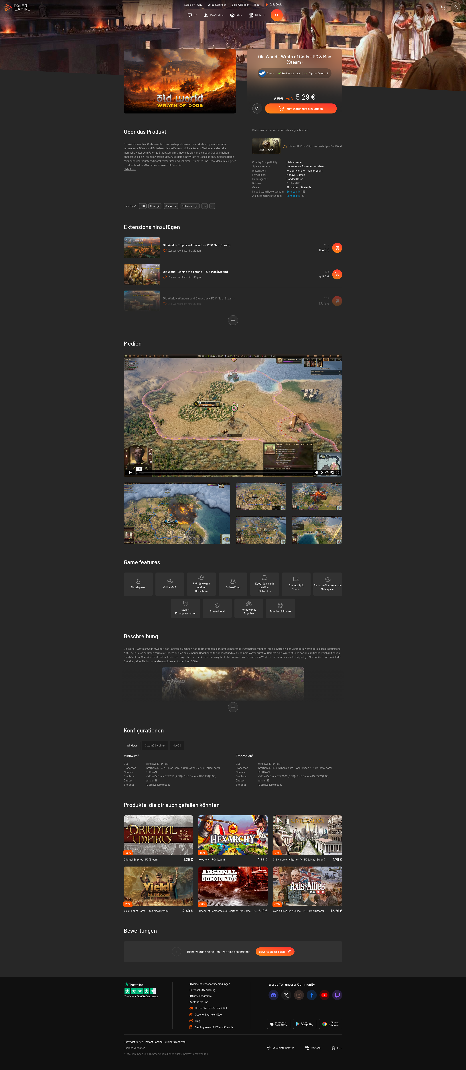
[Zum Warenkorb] (443, 7)
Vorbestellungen (217, 4)
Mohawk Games (296, 174)
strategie (155, 206)
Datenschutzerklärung (202, 989)
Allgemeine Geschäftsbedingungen (209, 983)
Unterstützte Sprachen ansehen (305, 166)
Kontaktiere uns (198, 1002)
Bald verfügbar (240, 4)
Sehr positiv (294, 191)
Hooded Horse (295, 179)
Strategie (305, 187)
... (212, 206)
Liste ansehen (295, 162)
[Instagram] (299, 995)
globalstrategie (190, 206)
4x (204, 206)
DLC (143, 206)
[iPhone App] (278, 1024)
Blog (256, 4)
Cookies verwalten (134, 1047)
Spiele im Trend (193, 4)
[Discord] (273, 995)
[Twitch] (337, 995)
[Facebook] (312, 995)
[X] (286, 995)
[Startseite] (17, 7)
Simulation (293, 187)
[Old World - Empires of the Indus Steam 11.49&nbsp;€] (142, 247)
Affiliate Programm (200, 996)
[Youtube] (324, 995)
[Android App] (304, 1024)
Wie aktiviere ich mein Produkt (304, 170)
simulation (171, 206)
